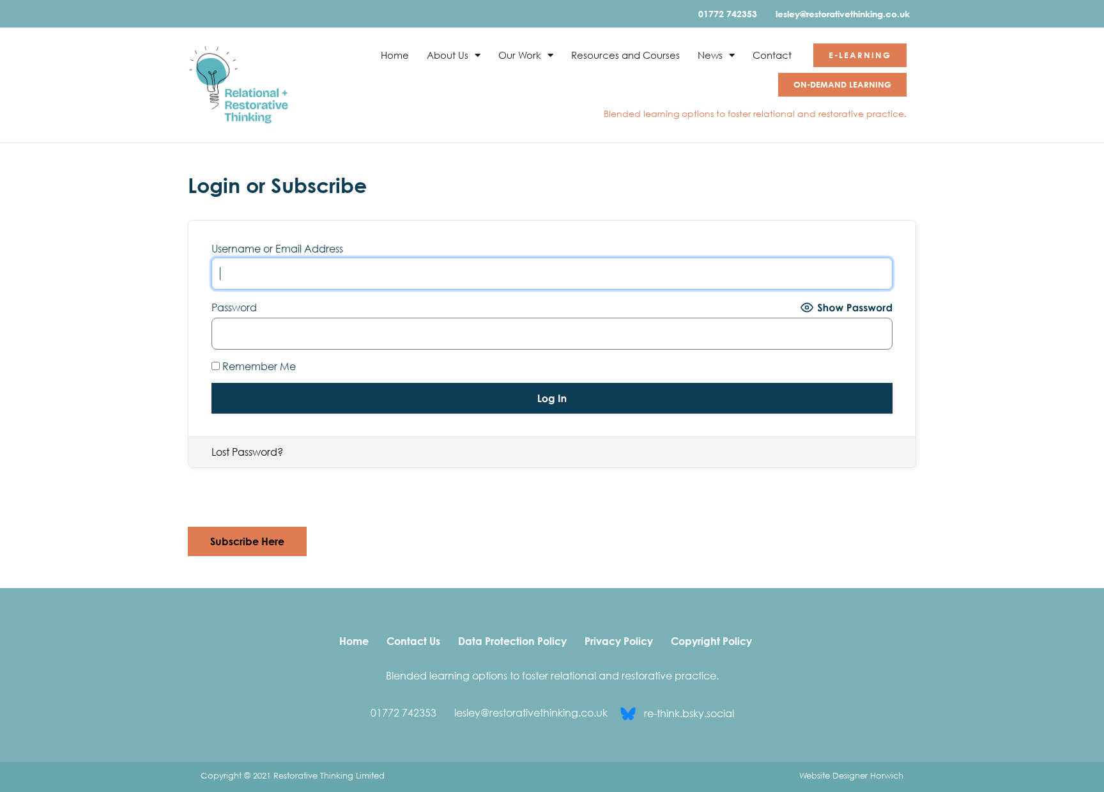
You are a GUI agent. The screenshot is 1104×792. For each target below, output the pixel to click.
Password (234, 307)
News (710, 55)
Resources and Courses (625, 55)
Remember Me (258, 366)
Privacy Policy (619, 641)
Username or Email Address (277, 249)
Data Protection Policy (512, 641)
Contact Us (413, 641)
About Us (447, 55)
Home (395, 55)
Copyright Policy (711, 641)
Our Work (519, 55)
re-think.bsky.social (689, 713)
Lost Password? (247, 452)
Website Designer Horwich (851, 775)
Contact (772, 55)
